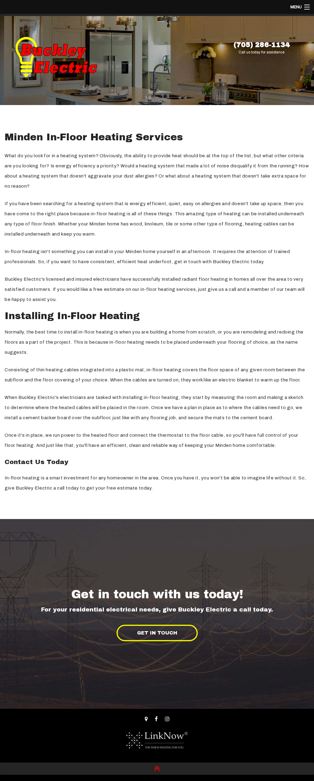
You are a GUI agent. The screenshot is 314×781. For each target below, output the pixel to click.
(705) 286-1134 (262, 45)
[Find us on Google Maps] (146, 719)
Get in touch (157, 632)
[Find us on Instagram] (167, 719)
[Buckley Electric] (56, 58)
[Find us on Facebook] (156, 719)
